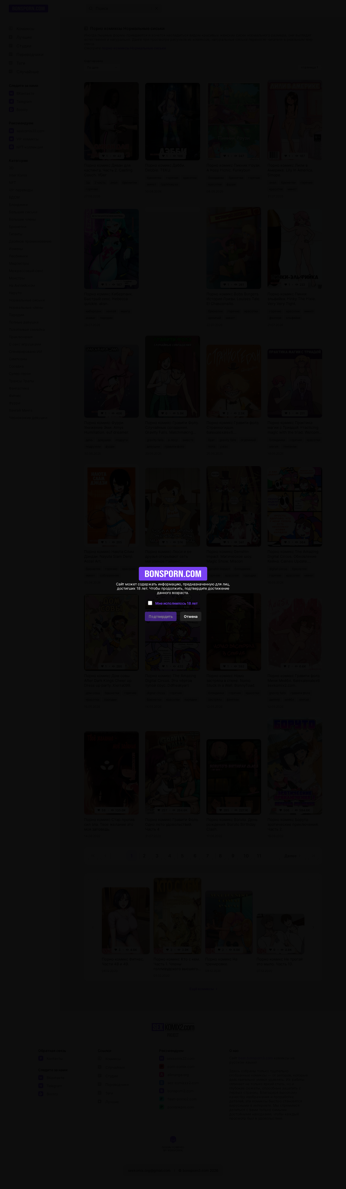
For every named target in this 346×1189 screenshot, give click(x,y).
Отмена (191, 616)
